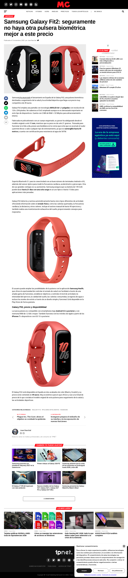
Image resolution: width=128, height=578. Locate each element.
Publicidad (52, 566)
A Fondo (39, 11)
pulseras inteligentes (51, 410)
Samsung (64, 410)
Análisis (55, 11)
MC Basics (98, 11)
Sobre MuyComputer (37, 566)
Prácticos (65, 11)
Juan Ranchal (32, 40)
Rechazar (101, 570)
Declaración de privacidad (109, 574)
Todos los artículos (80, 11)
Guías (47, 11)
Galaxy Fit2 (37, 410)
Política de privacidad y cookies (92, 574)
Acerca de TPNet (64, 566)
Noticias (29, 11)
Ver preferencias (117, 570)
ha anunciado (25, 98)
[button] (124, 546)
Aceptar (84, 570)
